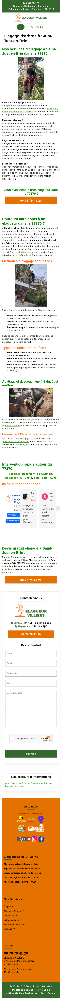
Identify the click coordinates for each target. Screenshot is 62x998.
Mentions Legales (22, 990)
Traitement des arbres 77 (16, 924)
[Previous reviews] (19, 508)
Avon (53, 477)
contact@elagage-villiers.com (32, 6)
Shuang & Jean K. (52, 493)
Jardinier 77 (9, 929)
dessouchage (12, 425)
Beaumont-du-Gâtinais (37, 473)
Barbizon (15, 473)
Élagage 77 (9, 907)
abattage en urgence (29, 252)
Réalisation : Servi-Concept (41, 993)
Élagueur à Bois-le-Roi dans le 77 (29, 9)
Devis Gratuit (38, 28)
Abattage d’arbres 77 (14, 911)
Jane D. (33, 493)
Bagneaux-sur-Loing (18, 477)
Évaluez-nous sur (15, 521)
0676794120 (32, 3)
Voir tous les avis (16, 515)
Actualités (31, 806)
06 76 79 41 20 (16, 953)
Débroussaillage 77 (12, 920)
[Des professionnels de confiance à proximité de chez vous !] (21, 828)
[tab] (21, 27)
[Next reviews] (57, 508)
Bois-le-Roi (41, 477)
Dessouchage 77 (11, 915)
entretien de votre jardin (16, 441)
